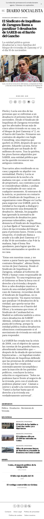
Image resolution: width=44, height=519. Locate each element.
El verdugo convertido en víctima (22, 484)
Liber (22, 478)
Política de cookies (15, 515)
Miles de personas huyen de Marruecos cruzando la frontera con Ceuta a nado (28, 450)
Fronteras (28, 421)
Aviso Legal (18, 512)
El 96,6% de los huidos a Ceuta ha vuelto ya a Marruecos (27, 426)
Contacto (8, 512)
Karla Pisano (22, 469)
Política (5, 408)
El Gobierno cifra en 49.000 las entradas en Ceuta (26, 438)
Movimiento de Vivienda (19, 17)
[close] (41, 4)
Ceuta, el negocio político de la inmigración (22, 466)
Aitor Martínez (22, 487)
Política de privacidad (31, 512)
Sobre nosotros (29, 515)
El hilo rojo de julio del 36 (22, 476)
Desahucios (6, 17)
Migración (19, 421)
